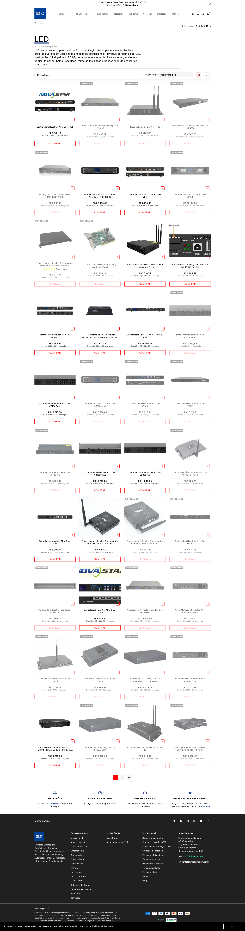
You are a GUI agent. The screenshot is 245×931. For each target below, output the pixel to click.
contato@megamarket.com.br (194, 862)
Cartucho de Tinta (79, 846)
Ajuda (145, 876)
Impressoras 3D (78, 876)
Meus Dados (112, 838)
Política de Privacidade (153, 855)
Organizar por (150, 74)
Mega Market (60, 913)
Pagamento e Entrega (152, 863)
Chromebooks (77, 850)
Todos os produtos (42, 909)
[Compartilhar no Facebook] (196, 26)
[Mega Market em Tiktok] (208, 821)
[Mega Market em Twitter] (174, 821)
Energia (74, 868)
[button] (49, 269)
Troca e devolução (151, 868)
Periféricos (75, 893)
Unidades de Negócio (152, 850)
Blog (144, 880)
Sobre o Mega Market (152, 838)
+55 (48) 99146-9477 (193, 856)
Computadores (77, 855)
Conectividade (77, 859)
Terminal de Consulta (80, 889)
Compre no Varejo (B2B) (154, 842)
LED (41, 23)
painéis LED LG (66, 57)
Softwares (75, 898)
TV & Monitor (76, 880)
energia (100, 57)
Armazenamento (78, 842)
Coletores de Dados (80, 885)
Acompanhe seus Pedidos (118, 842)
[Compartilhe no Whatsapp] (204, 26)
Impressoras (76, 872)
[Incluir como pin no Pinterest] (202, 26)
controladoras (85, 57)
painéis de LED (131, 53)
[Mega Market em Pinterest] (188, 821)
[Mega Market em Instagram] (194, 821)
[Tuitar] (199, 26)
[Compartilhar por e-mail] (210, 26)
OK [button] (232, 926)
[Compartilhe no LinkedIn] (207, 26)
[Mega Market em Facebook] (181, 821)
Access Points (77, 838)
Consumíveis (76, 863)
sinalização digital (45, 57)
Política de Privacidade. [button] (103, 926)
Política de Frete (150, 872)
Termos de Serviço (151, 859)
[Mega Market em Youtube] (201, 821)
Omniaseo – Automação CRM (156, 846)
